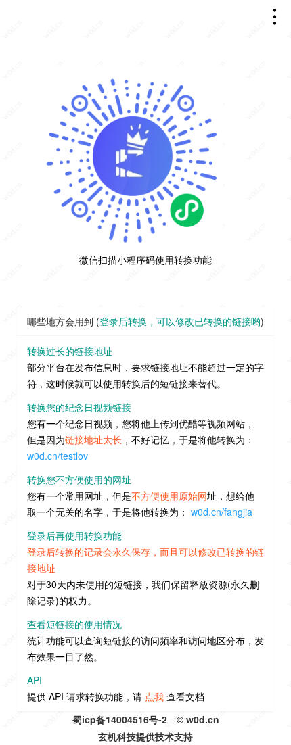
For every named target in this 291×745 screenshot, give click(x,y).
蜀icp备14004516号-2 (119, 719)
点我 (154, 696)
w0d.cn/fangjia (221, 512)
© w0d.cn (198, 719)
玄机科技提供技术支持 (145, 736)
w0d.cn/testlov (57, 455)
